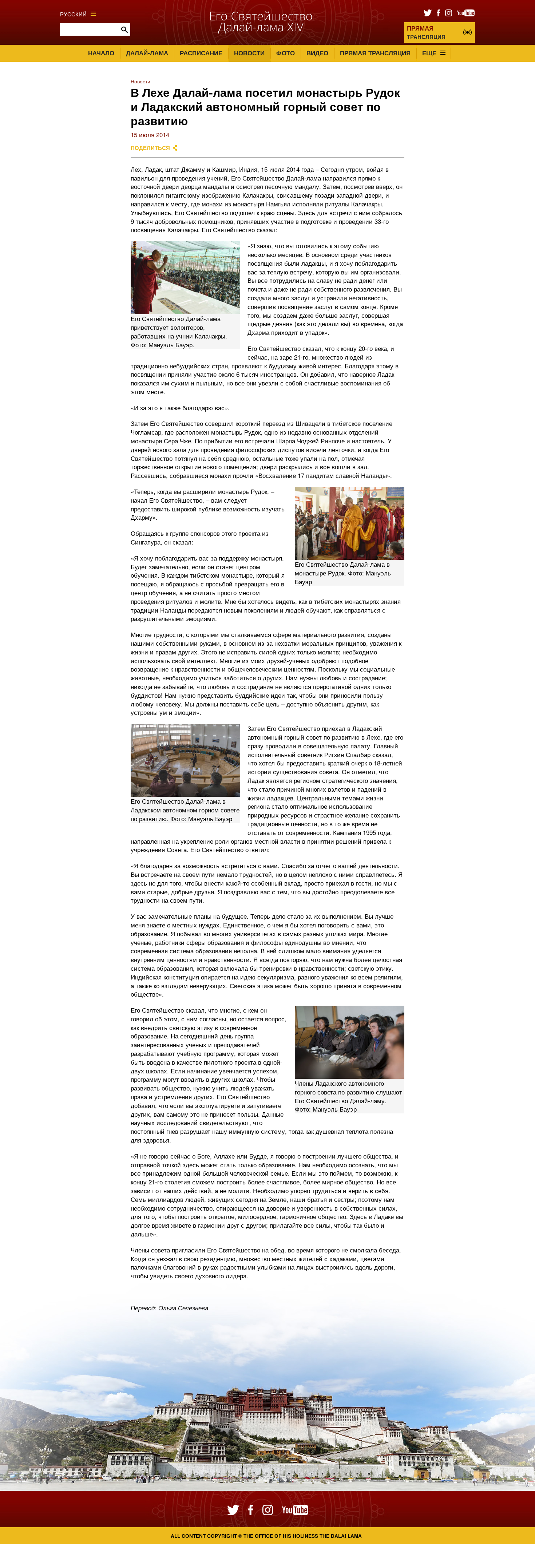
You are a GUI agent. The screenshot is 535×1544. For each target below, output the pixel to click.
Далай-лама (147, 52)
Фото (285, 52)
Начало (101, 52)
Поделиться (150, 148)
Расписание (201, 52)
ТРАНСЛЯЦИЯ (426, 32)
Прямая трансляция (375, 52)
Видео (317, 52)
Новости (249, 52)
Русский (73, 14)
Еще (429, 52)
